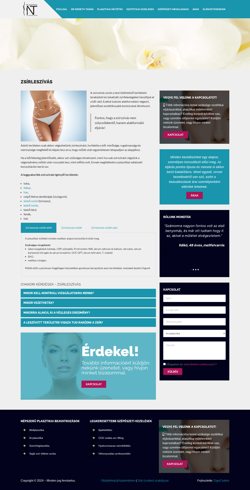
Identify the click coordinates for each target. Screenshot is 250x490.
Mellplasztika (36, 430)
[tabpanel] (88, 254)
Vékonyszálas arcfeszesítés (114, 453)
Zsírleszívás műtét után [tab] (104, 227)
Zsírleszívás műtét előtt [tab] (38, 227)
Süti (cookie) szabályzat (153, 480)
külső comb (31, 201)
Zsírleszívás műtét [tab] (71, 227)
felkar (27, 187)
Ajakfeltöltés (105, 430)
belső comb (31, 205)
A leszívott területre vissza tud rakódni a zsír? (63, 322)
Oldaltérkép (108, 480)
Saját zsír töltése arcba (42, 453)
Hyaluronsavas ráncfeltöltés (114, 445)
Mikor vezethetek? (38, 303)
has (26, 192)
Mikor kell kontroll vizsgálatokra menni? (58, 293)
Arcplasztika (36, 437)
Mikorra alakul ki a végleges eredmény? (56, 312)
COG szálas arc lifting (111, 437)
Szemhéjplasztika (39, 445)
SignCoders (221, 480)
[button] (88, 293)
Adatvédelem (126, 480)
